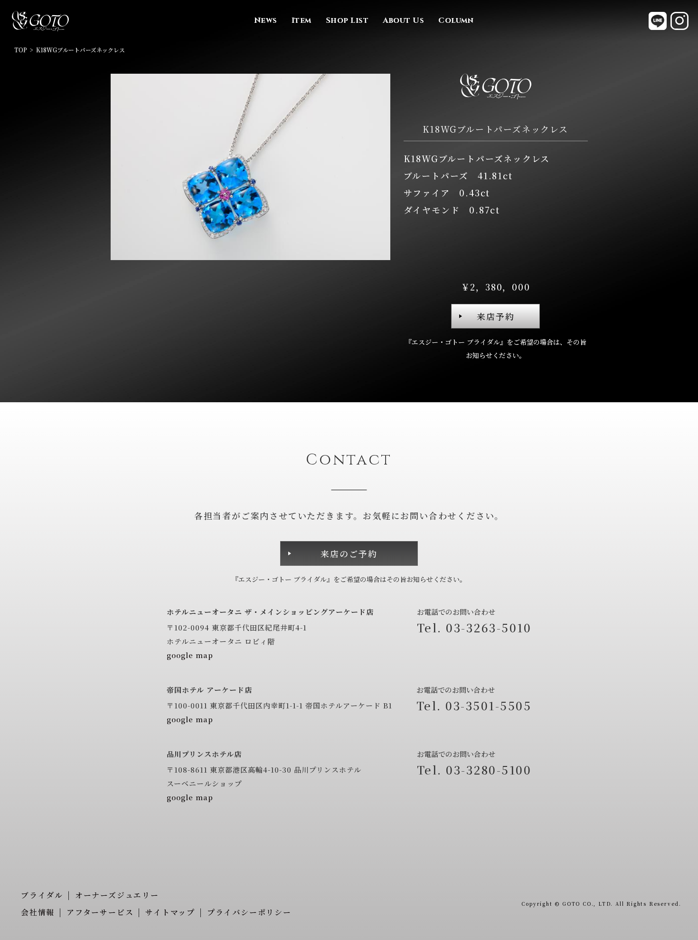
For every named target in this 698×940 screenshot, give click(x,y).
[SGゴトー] (40, 21)
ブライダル (42, 895)
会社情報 (38, 912)
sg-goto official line (658, 21)
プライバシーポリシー (249, 912)
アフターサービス (99, 912)
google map (190, 655)
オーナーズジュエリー (117, 895)
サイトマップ (170, 912)
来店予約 (496, 316)
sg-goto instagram (679, 21)
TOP (20, 50)
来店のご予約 (349, 553)
